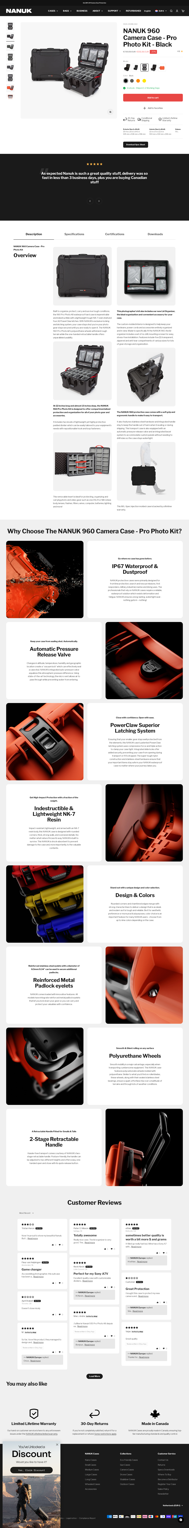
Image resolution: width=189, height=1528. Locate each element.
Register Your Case (167, 1484)
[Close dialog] (57, 1444)
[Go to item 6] (10, 78)
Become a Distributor (168, 1479)
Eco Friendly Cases (129, 1460)
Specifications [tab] (74, 234)
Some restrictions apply (105, 1434)
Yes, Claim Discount (31, 1470)
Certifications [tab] (114, 234)
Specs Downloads (166, 1469)
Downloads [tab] (155, 234)
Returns (161, 1465)
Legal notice (71, 1518)
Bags (66, 11)
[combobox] (147, 10)
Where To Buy (164, 1474)
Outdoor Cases (127, 1484)
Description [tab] (34, 234)
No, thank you (31, 1477)
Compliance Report (87, 1518)
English (147, 11)
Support (113, 11)
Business (82, 11)
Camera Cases (127, 1469)
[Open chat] (181, 1520)
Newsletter (163, 1494)
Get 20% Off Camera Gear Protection (94, 3)
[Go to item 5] (10, 67)
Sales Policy (163, 1489)
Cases (51, 11)
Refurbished (133, 11)
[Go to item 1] (10, 26)
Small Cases (90, 1465)
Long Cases (90, 1479)
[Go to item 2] (10, 37)
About (96, 11)
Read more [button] (33, 1238)
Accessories (91, 1489)
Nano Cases (91, 1460)
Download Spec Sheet (135, 144)
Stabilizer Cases (127, 1479)
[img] (28, 1224)
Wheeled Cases (92, 1484)
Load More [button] (94, 1376)
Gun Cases (125, 1465)
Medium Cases (92, 1469)
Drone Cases (126, 1474)
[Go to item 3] (10, 47)
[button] (53, 1245)
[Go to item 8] (10, 98)
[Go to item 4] (10, 57)
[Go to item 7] (10, 88)
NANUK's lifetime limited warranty (41, 1434)
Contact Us (163, 1460)
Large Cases (91, 1474)
